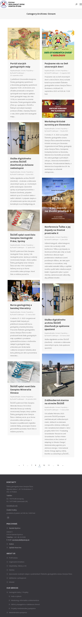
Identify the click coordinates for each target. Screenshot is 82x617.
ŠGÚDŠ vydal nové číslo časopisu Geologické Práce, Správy (22, 238)
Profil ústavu (13, 558)
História (11, 570)
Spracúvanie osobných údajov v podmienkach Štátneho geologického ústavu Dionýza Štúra (40, 574)
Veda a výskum (16, 596)
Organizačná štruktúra (16, 562)
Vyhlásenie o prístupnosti (17, 578)
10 (44, 465)
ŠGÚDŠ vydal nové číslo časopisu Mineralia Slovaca (22, 389)
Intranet (11, 582)
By (17, 73)
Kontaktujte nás (12, 506)
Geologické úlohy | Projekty (18, 592)
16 (58, 465)
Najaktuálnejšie (15, 70)
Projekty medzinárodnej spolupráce (23, 608)
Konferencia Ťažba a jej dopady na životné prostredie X (57, 230)
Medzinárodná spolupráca (18, 612)
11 (49, 465)
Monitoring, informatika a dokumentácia (25, 600)
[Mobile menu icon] (80, 4)
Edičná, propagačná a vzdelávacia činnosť (25, 604)
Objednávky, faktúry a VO (17, 566)
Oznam (23, 70)
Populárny (29, 70)
